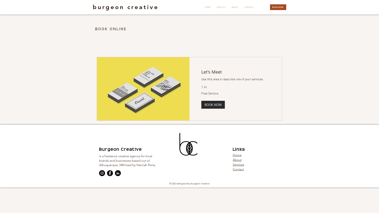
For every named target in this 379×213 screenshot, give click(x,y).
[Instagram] (102, 173)
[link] (235, 72)
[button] (213, 105)
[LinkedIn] (118, 173)
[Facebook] (110, 173)
